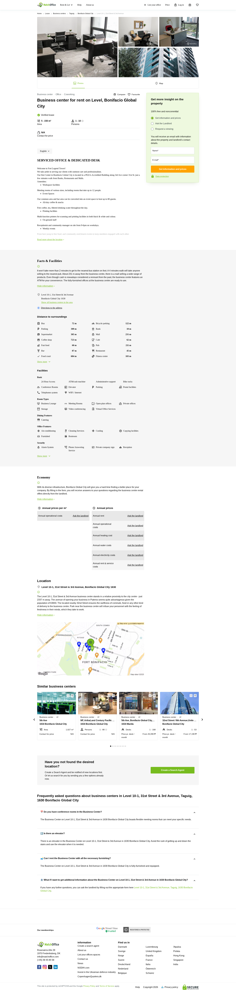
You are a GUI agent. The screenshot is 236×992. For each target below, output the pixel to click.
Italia (148, 964)
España (149, 955)
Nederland (123, 969)
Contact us (83, 959)
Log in (181, 5)
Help (79, 5)
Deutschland (124, 964)
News (80, 963)
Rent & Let (65, 5)
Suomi (121, 960)
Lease (47, 13)
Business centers (59, 13)
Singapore (178, 960)
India (175, 964)
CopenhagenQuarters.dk (89, 976)
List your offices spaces (89, 954)
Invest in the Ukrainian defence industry (97, 972)
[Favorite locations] (197, 4)
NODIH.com (83, 968)
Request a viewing (164, 129)
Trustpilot (150, 188)
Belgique (122, 973)
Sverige (122, 951)
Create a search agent (88, 946)
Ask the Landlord (163, 123)
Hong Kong (178, 955)
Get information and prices (168, 118)
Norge (121, 955)
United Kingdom (153, 951)
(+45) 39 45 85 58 (45, 960)
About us (90, 5)
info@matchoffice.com (48, 957)
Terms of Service (107, 986)
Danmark (122, 947)
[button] (67, 695)
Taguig (71, 13)
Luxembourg (152, 947)
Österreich (151, 969)
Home (39, 13)
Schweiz (150, 973)
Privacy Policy (89, 986)
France (149, 960)
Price (167, 5)
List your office (154, 5)
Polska (176, 951)
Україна (177, 947)
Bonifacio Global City (85, 13)
